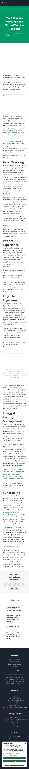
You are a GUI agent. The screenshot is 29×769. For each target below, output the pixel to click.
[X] (10, 584)
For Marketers (15, 696)
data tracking (12, 429)
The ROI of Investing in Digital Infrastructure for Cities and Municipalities (13, 609)
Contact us (17, 566)
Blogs (14, 724)
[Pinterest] (23, 584)
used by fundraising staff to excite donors (14, 512)
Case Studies (14, 726)
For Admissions (15, 698)
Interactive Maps (14, 659)
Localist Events (14, 662)
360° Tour (14, 666)
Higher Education (14, 694)
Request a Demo (14, 737)
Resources (14, 722)
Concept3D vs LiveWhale (14, 677)
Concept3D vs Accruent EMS (14, 681)
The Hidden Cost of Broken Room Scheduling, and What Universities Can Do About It (14, 635)
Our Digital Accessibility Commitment (14, 720)
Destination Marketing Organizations (14, 707)
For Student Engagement (15, 701)
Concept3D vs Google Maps (14, 679)
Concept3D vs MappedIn (14, 684)
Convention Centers (14, 705)
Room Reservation (14, 664)
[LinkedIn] (14, 584)
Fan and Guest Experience (14, 703)
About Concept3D (14, 717)
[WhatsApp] (18, 584)
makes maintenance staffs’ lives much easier (12, 476)
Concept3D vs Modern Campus (14, 675)
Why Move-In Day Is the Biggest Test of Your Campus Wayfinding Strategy (13, 618)
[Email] (16, 588)
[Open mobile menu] (26, 3)
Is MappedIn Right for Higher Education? (12, 627)
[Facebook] (5, 584)
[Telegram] (12, 588)
